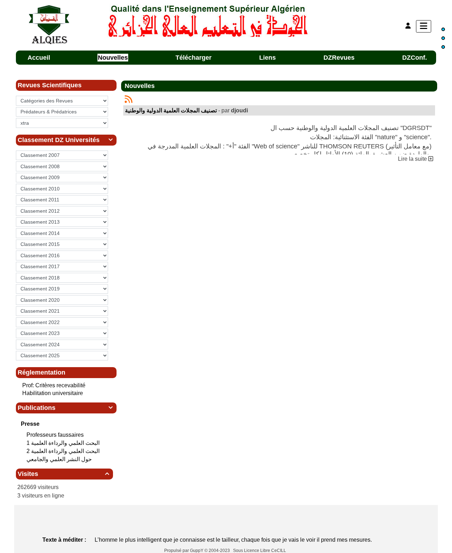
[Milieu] (443, 38)
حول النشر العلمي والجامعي (59, 459)
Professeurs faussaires (55, 435)
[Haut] (443, 29)
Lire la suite (413, 159)
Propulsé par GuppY (184, 550)
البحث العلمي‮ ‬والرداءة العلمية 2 (63, 451)
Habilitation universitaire (52, 393)
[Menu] (423, 26)
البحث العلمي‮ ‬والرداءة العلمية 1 (63, 443)
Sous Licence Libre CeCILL (260, 550)
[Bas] (443, 47)
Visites (63, 473)
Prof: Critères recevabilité (53, 385)
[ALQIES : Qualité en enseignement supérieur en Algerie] (208, 20)
